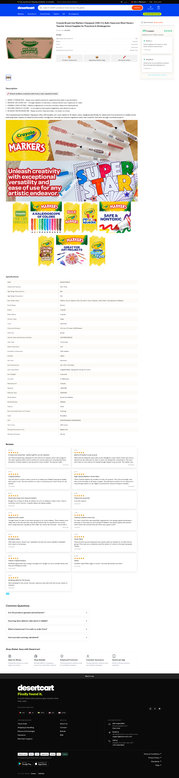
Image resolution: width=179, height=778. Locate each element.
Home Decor (32, 14)
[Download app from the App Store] (41, 764)
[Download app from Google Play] (25, 764)
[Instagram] (150, 709)
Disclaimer (156, 761)
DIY (64, 14)
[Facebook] (159, 709)
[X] (155, 709)
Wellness (21, 14)
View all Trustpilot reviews (157, 132)
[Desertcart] (26, 7)
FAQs (158, 765)
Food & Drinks (45, 14)
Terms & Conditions (152, 754)
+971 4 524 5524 (118, 745)
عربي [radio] (125, 2)
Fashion (56, 14)
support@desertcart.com (122, 736)
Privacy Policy (154, 758)
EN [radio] (121, 2)
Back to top (89, 676)
